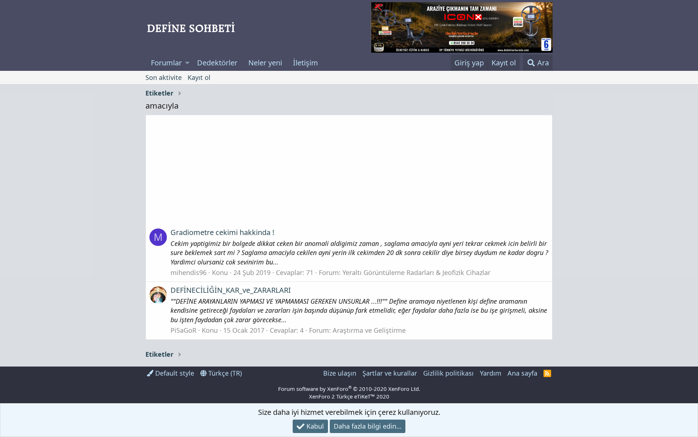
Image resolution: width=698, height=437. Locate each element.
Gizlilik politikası (448, 373)
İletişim (305, 63)
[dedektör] (462, 27)
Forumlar (166, 63)
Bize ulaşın (339, 373)
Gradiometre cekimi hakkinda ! (222, 232)
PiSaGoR (183, 330)
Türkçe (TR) (224, 373)
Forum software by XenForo (349, 388)
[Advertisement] (349, 174)
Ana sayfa (522, 373)
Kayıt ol (199, 77)
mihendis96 (188, 272)
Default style (173, 373)
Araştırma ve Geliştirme (369, 330)
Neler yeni (265, 63)
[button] (187, 63)
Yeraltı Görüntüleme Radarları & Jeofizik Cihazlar (416, 272)
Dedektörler (217, 63)
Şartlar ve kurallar (389, 373)
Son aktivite (163, 77)
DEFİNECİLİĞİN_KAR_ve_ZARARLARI (231, 290)
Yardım (490, 373)
